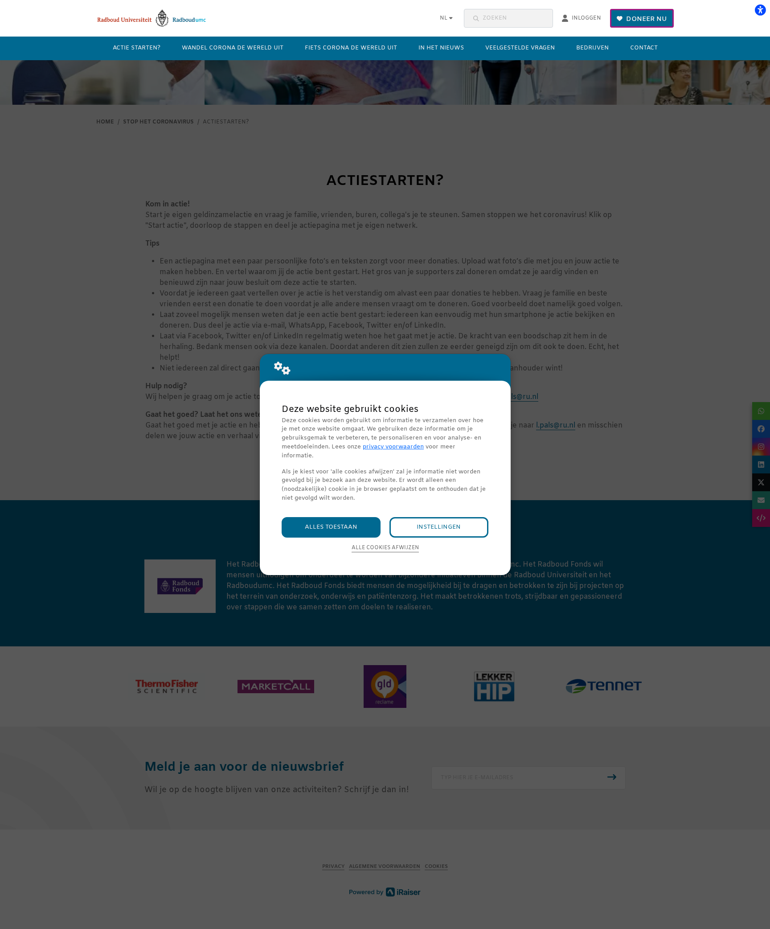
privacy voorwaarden (393, 447)
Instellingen (439, 527)
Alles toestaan (331, 527)
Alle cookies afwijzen (385, 547)
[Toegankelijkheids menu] (760, 9)
